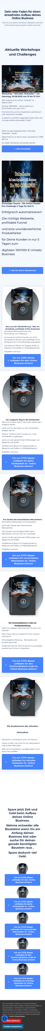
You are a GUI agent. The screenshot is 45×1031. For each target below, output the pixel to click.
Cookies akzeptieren (13, 1026)
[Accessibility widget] (5, 1018)
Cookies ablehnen (12, 1021)
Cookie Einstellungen (17, 1016)
